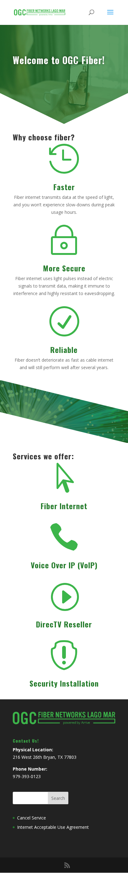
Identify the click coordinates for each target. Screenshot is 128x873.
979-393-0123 (27, 776)
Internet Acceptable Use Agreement (53, 827)
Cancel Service (31, 818)
